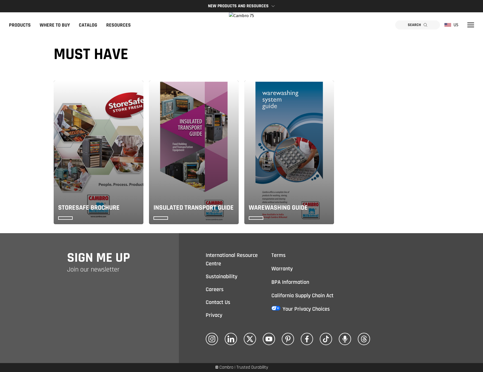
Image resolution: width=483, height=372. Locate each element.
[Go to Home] (241, 25)
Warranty (282, 268)
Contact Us (218, 302)
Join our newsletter (93, 269)
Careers (215, 289)
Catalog (88, 25)
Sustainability (221, 276)
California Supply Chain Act (302, 295)
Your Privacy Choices (306, 309)
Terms (278, 255)
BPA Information (290, 282)
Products (20, 25)
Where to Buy (55, 25)
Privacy (214, 315)
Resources (118, 25)
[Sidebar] (471, 25)
